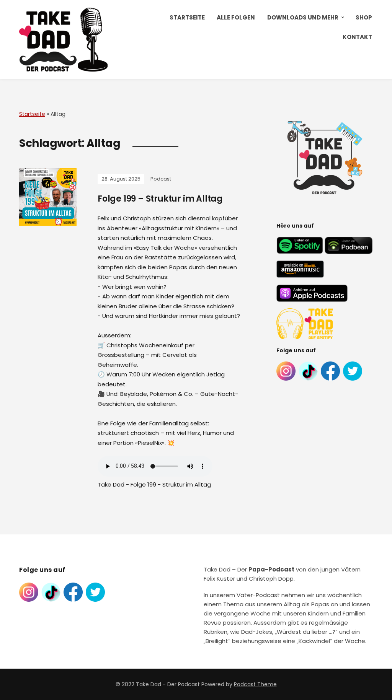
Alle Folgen (236, 17)
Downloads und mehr (302, 17)
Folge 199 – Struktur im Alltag (160, 199)
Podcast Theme (255, 684)
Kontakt (357, 37)
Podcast (160, 178)
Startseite (187, 17)
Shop (364, 17)
